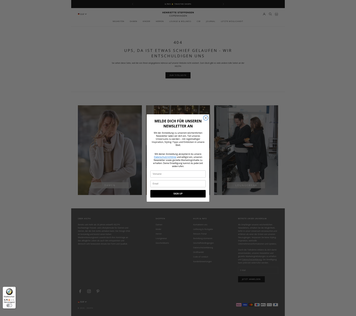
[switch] (9, 305)
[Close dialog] (205, 117)
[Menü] (14, 288)
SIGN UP (178, 193)
